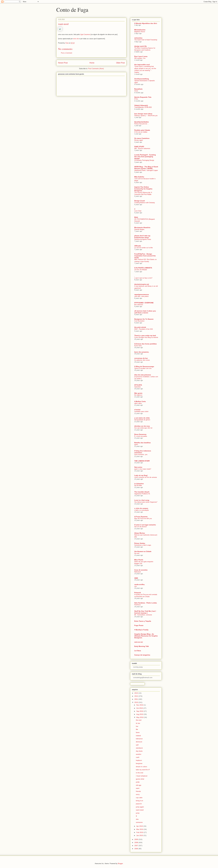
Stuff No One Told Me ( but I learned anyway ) (145, 612)
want (137, 788)
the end (136, 553)
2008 (136, 842)
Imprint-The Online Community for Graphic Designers (143, 189)
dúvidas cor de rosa (142, 426)
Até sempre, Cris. (140, 58)
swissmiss (138, 38)
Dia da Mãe (138, 485)
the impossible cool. (142, 64)
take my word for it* (143, 770)
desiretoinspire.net (141, 284)
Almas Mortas (139, 533)
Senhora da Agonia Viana (142, 239)
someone (139, 822)
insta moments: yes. (141, 454)
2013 (136, 693)
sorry (138, 794)
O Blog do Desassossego (144, 366)
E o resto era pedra (140, 436)
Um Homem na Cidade (142, 551)
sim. (135, 586)
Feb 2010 (140, 832)
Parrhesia (137, 605)
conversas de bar (141, 358)
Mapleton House (139, 31)
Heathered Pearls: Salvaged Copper (146, 170)
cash (137, 757)
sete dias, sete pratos (141, 296)
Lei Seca (137, 651)
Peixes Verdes (139, 543)
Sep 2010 (140, 711)
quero (136, 444)
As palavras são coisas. (142, 360)
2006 (136, 849)
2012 (136, 696)
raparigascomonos (141, 294)
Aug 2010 (140, 714)
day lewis (139, 751)
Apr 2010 (139, 826)
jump (137, 813)
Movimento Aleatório (142, 227)
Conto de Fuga (72, 9)
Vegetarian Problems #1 (142, 494)
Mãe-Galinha (139, 177)
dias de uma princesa (142, 375)
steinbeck (139, 748)
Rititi (136, 217)
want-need (140, 810)
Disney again (138, 140)
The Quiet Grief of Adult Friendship (145, 40)
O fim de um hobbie (140, 132)
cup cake (139, 797)
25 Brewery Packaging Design (144, 160)
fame (138, 732)
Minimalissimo (139, 30)
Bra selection (138, 304)
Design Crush (139, 201)
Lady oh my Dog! (141, 475)
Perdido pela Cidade (142, 130)
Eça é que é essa (140, 56)
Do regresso (138, 395)
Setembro (137, 387)
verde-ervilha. (139, 584)
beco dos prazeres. (141, 352)
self (137, 745)
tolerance (139, 739)
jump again (140, 807)
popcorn (139, 804)
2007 (136, 845)
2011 (136, 699)
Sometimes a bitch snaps (142, 545)
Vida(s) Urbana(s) (141, 105)
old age (138, 785)
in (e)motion (139, 483)
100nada (137, 246)
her (137, 726)
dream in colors (141, 766)
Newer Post (63, 63)
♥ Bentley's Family (141, 630)
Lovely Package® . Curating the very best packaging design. (145, 156)
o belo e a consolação (141, 510)
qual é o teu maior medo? (142, 469)
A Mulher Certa (140, 401)
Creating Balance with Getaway (144, 202)
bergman (139, 763)
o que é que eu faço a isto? (143, 278)
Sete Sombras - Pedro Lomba (145, 603)
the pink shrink (140, 327)
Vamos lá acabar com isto (142, 368)
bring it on (139, 801)
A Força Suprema (140, 517)
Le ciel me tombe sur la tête (143, 247)
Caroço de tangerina (142, 655)
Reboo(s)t (137, 572)
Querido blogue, (139, 229)
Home (91, 63)
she (137, 819)
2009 (136, 839)
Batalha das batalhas (142, 443)
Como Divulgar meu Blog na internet (146, 337)
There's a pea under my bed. (145, 335)
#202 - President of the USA (143, 329)
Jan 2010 (140, 835)
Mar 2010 (140, 829)
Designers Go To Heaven (144, 319)
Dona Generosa (140, 434)
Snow (136, 91)
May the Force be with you (143, 518)
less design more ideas (143, 114)
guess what (140, 779)
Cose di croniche (140, 570)
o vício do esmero (141, 508)
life (137, 729)
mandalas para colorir (141, 411)
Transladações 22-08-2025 (143, 107)
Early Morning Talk (141, 646)
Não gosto (138, 393)
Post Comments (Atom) (96, 68)
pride (138, 782)
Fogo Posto (138, 625)
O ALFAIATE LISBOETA (143, 268)
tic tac (138, 723)
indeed (138, 735)
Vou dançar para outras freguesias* (145, 502)
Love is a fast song (141, 500)
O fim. (136, 99)
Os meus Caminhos (141, 138)
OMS (136, 578)
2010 (136, 702)
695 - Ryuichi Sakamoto (142, 148)
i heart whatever (141, 776)
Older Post (120, 63)
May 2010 (140, 717)
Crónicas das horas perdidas (145, 344)
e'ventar (137, 410)
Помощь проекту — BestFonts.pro (145, 115)
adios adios (138, 403)
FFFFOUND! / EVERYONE (144, 303)
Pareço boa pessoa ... (141, 124)
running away (138, 667)
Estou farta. (138, 346)
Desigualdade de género (142, 420)
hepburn (139, 760)
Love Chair (137, 211)
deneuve (139, 742)
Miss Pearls (138, 560)
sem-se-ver (138, 642)
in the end (139, 773)
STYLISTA (138, 385)
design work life (140, 46)
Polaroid (137, 593)
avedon (138, 754)
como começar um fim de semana (145, 477)
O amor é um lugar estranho (145, 525)
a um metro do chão (142, 418)
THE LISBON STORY (142, 461)
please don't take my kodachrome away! (142, 236)
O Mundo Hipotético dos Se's (145, 23)
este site (76, 38)
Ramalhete (138, 89)
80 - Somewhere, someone (143, 615)
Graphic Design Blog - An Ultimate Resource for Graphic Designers (146, 636)
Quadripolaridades (141, 122)
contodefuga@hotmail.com (142, 677)
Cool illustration (139, 321)
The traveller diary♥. (142, 492)
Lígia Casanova (85, 34)
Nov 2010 (140, 705)
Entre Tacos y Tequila (142, 621)
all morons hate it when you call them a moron (145, 312)
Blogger (120, 863)
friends (138, 791)
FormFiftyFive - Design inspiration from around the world (145, 255)
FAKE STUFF (139, 147)
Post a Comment (66, 53)
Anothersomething (141, 79)
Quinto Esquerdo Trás (142, 97)
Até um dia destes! (140, 526)
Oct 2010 (139, 708)
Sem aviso (138, 467)
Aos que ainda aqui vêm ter (143, 428)
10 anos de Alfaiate (140, 269)
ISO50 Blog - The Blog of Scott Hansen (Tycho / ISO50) (146, 167)
